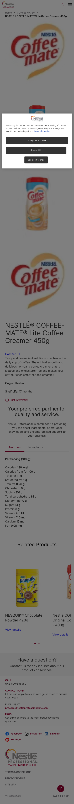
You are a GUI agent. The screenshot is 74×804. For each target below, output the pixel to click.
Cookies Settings (36, 159)
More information (42, 131)
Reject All (36, 150)
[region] (37, 141)
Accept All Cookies (37, 140)
